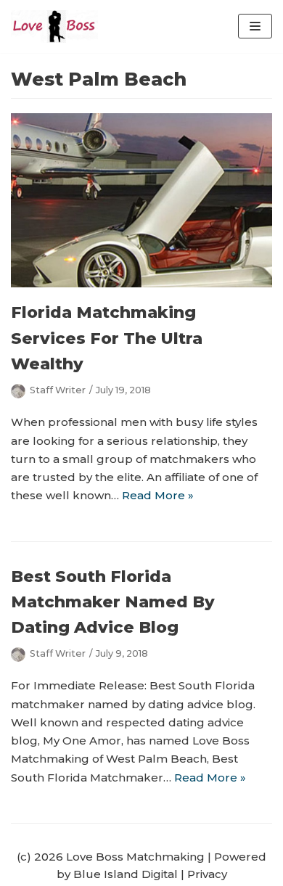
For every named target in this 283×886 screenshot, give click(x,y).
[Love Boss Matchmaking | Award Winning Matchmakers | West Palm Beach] (54, 26)
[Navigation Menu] (255, 26)
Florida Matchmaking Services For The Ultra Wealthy (106, 338)
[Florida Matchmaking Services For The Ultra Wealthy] (141, 283)
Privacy (207, 874)
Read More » (158, 495)
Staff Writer (58, 390)
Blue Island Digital (125, 874)
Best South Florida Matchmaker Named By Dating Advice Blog (113, 602)
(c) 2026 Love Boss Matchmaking (111, 857)
